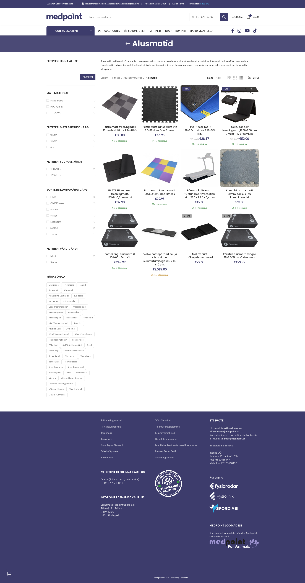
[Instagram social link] (239, 31)
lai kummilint (69, 301)
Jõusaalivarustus (133, 77)
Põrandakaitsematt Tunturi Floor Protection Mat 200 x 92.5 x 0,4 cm (199, 194)
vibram (52, 378)
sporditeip (54, 350)
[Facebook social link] (233, 31)
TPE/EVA (55, 112)
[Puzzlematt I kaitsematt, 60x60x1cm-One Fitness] (160, 168)
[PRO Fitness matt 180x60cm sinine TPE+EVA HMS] (200, 104)
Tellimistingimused (111, 420)
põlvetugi (53, 345)
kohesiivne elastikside (59, 295)
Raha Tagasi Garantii (112, 445)
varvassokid (81, 372)
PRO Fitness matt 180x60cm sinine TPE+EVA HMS (200, 130)
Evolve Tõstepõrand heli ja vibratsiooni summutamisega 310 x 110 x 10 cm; (160, 259)
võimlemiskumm (56, 389)
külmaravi (53, 301)
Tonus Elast (54, 361)
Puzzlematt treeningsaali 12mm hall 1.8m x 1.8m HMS (120, 128)
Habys (53, 215)
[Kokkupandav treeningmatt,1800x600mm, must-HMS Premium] (239, 104)
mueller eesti (55, 328)
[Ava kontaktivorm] (9, 574)
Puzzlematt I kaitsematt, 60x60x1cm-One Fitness (159, 192)
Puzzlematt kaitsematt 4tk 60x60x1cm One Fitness (160, 128)
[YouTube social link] (247, 31)
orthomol (70, 328)
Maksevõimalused (165, 432)
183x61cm (56, 175)
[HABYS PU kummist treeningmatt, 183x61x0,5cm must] (120, 168)
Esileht (104, 77)
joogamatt (54, 290)
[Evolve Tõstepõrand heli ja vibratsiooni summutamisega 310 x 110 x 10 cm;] (160, 232)
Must (53, 255)
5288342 (228, 445)
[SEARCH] (224, 17)
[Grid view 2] (229, 78)
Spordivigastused (164, 457)
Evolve (54, 209)
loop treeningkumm (58, 306)
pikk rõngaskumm (83, 334)
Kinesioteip (69, 290)
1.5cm (53, 140)
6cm (52, 147)
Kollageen (79, 295)
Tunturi (54, 234)
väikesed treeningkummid (61, 383)
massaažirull (71, 317)
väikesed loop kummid (71, 378)
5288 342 (204, 3)
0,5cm (53, 134)
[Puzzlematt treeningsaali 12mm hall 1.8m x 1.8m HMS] (120, 104)
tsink (68, 372)
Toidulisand (85, 356)
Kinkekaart (107, 457)
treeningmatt (55, 372)
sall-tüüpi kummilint (72, 345)
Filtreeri (88, 77)
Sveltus (54, 227)
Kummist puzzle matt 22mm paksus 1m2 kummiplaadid (239, 194)
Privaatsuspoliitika (111, 426)
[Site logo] (64, 16)
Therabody (70, 356)
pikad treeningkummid (59, 334)
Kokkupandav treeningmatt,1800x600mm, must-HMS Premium (239, 130)
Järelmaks (106, 432)
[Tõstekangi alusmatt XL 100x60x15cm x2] (120, 232)
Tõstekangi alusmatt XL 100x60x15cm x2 (120, 255)
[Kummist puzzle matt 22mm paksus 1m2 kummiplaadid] (239, 168)
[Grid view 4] (241, 78)
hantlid (82, 284)
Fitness (116, 77)
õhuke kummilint (57, 394)
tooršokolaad (70, 361)
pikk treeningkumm (58, 339)
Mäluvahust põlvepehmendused (200, 255)
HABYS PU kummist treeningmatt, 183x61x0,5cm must (120, 194)
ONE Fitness (57, 203)
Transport (106, 438)
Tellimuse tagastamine (167, 426)
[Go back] (127, 43)
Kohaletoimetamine (166, 438)
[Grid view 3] (235, 78)
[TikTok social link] (255, 31)
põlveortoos (78, 339)
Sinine (53, 262)
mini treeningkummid (59, 323)
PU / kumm (56, 106)
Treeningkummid (76, 367)
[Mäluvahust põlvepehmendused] (200, 232)
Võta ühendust (163, 420)
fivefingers (69, 284)
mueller (78, 323)
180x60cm (56, 168)
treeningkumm (56, 367)
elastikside (54, 284)
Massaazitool (74, 312)
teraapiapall (54, 356)
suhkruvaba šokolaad (74, 350)
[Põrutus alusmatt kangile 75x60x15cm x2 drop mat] (239, 232)
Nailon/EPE (56, 100)
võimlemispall (75, 389)
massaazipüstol (56, 312)
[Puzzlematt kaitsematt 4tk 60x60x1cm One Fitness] (160, 104)
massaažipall (55, 317)
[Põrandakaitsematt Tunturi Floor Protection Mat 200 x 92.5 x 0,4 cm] (200, 168)
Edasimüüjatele (109, 451)
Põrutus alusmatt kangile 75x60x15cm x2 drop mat (239, 255)
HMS (53, 197)
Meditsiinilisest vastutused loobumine (176, 445)
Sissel (89, 345)
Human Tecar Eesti (165, 451)
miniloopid (87, 317)
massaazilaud (79, 306)
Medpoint (55, 221)
